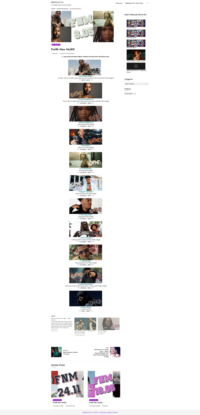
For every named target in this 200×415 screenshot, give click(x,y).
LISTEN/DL (83, 103)
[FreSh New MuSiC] (109, 324)
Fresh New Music (56, 44)
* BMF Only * (119, 3)
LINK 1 (83, 80)
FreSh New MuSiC (102, 331)
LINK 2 (88, 80)
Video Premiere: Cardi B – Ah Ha (136, 61)
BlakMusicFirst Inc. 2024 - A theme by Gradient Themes (100, 412)
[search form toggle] (147, 3)
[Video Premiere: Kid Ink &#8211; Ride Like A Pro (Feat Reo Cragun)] (85, 324)
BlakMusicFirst (57, 2)
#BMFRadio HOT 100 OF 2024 (134, 3)
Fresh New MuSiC (96, 402)
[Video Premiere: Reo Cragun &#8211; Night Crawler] (62, 325)
